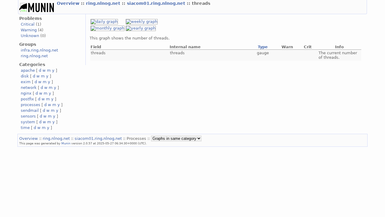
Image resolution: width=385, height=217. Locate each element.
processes (30, 104)
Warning (29, 30)
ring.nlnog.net (104, 3)
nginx (26, 93)
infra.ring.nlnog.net (39, 50)
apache (28, 70)
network (29, 87)
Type (263, 47)
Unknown (30, 35)
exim (26, 82)
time (25, 127)
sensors (28, 116)
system (28, 122)
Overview (69, 3)
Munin (65, 143)
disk (25, 76)
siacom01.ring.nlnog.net (157, 3)
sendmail (30, 110)
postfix (27, 99)
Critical (28, 24)
